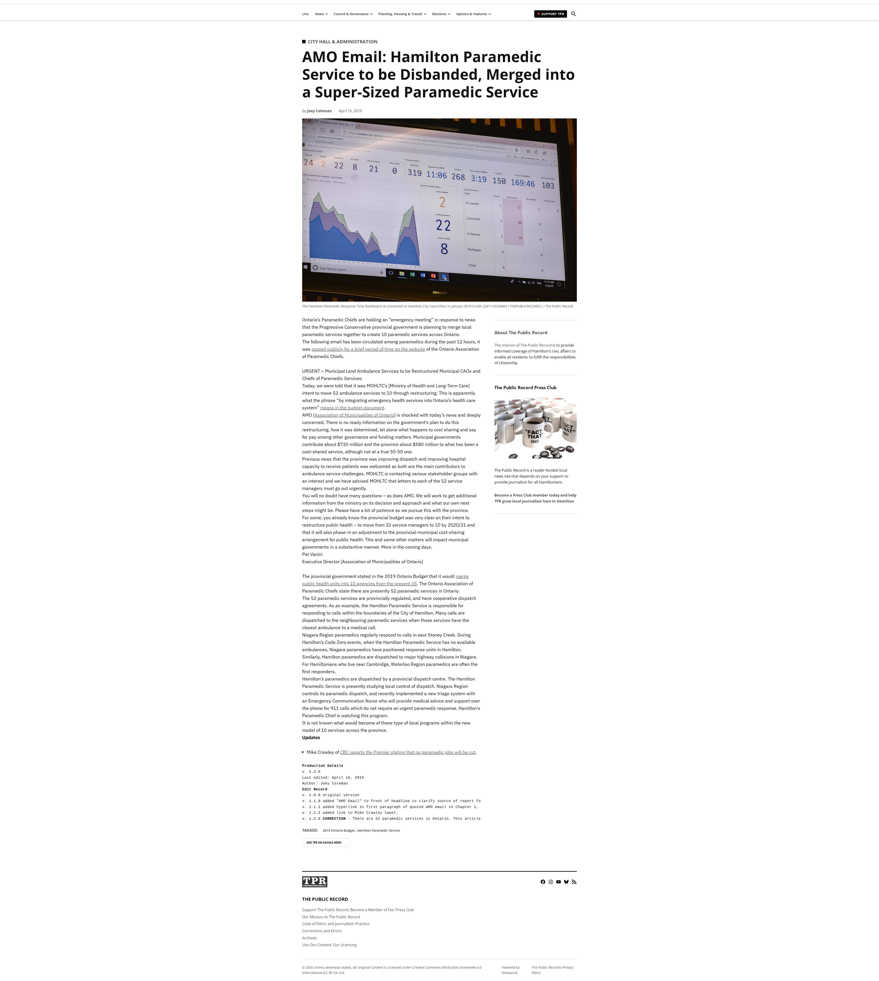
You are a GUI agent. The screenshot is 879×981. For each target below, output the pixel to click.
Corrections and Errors (322, 930)
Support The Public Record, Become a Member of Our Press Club (358, 909)
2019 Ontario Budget (339, 830)
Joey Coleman (319, 110)
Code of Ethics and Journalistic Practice (335, 923)
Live (305, 14)
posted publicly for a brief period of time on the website (368, 349)
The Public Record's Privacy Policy (552, 970)
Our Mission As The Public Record (331, 916)
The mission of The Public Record (523, 345)
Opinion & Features (471, 14)
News (319, 14)
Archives (309, 937)
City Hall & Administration (342, 41)
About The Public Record (520, 332)
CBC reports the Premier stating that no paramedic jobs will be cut (407, 752)
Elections (439, 14)
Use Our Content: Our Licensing (329, 944)
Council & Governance (351, 14)
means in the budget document (352, 407)
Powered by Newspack (511, 970)
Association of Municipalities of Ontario (354, 415)
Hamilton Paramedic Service (378, 830)
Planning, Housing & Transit (400, 14)
